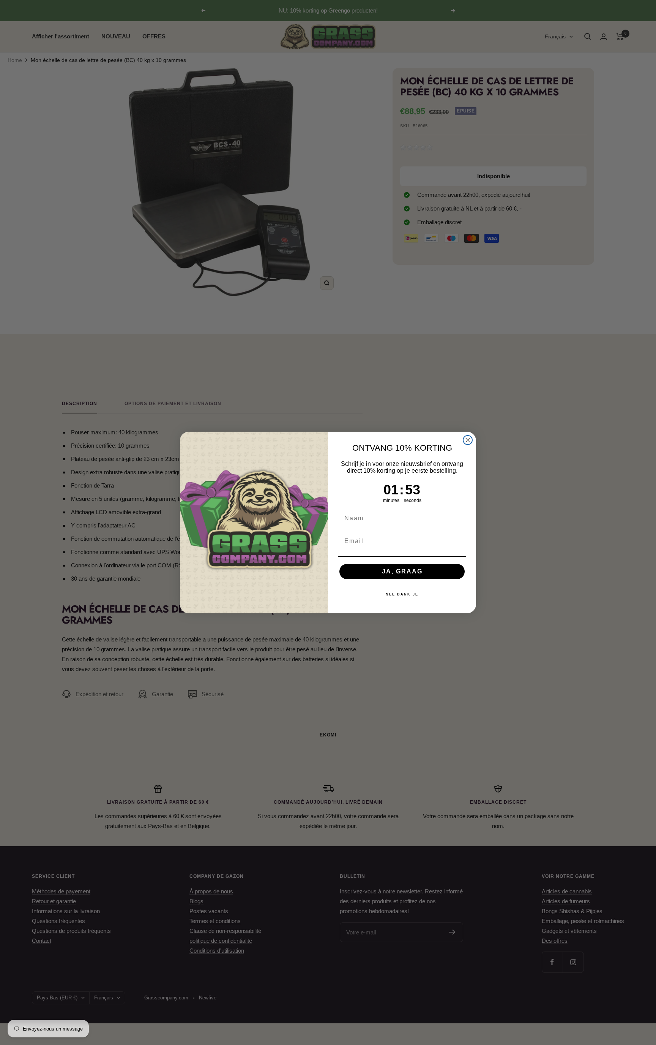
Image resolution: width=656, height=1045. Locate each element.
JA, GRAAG (402, 571)
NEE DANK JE (402, 594)
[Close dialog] (467, 440)
